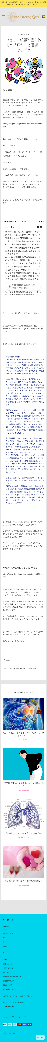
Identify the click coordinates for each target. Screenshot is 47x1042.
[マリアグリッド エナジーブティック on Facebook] (4, 920)
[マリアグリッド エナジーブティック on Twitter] (8, 920)
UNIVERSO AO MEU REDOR (12, 976)
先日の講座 (36, 531)
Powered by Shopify (9, 1033)
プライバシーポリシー (10, 989)
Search (5, 946)
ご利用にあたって (9, 981)
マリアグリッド (8, 933)
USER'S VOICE (7, 972)
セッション (6, 942)
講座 (4, 937)
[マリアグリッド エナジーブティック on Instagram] (12, 920)
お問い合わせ (7, 964)
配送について (7, 985)
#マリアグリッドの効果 (28, 668)
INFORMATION (24, 34)
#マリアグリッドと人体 (11, 668)
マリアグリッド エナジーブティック (21, 996)
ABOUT (5, 960)
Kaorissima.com (8, 1006)
